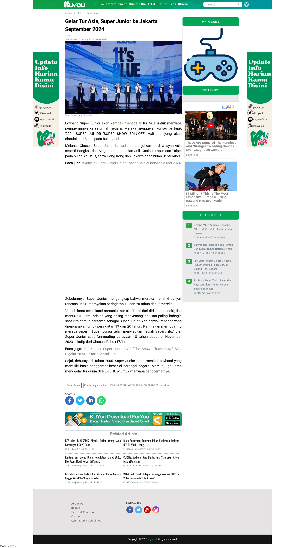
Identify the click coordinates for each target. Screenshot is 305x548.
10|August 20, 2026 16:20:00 (211, 237)
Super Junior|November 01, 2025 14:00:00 (146, 465)
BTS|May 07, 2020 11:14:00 (81, 449)
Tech (172, 4)
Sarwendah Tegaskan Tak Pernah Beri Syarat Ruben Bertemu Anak (213, 246)
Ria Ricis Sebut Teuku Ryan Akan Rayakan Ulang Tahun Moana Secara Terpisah (213, 284)
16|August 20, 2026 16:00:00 (211, 253)
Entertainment (116, 4)
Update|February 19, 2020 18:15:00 (143, 449)
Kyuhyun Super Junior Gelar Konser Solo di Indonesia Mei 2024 (131, 163)
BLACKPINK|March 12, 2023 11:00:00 (86, 465)
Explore (68, 13)
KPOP (79, 13)
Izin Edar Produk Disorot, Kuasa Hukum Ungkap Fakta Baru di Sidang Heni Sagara (212, 264)
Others (183, 4)
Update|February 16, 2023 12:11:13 (85, 482)
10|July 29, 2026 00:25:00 (209, 273)
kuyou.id (152, 539)
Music (133, 4)
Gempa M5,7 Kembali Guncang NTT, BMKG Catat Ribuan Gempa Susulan (213, 229)
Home (99, 4)
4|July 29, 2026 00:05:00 (209, 293)
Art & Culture (158, 4)
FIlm (142, 4)
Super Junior (93, 13)
